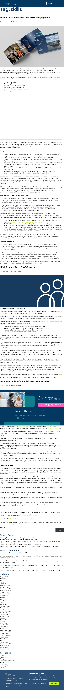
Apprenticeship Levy (26, 522)
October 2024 (4, 613)
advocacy (22, 261)
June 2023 (3, 640)
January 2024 (4, 628)
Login (50, 3)
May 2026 (3, 582)
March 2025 (4, 604)
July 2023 (3, 639)
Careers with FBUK (11, 680)
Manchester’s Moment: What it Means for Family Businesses (20, 545)
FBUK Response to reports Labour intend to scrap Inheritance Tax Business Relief (33, 570)
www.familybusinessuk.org (28, 515)
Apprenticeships (31, 261)
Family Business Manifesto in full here (23, 519)
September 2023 (5, 635)
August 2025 (4, 595)
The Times (22, 427)
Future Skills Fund (25, 377)
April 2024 (3, 623)
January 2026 (4, 587)
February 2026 (5, 585)
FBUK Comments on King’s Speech (17, 267)
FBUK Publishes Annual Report (29, 553)
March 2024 (4, 625)
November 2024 (5, 611)
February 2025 (5, 606)
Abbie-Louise (17, 271)
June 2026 (3, 580)
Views (2, 667)
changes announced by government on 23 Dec (26, 222)
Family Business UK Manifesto (51, 321)
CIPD (57, 431)
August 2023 (4, 637)
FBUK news (4, 664)
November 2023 (5, 632)
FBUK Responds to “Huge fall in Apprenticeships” (25, 381)
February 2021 (4, 649)
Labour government (7, 263)
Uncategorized (5, 666)
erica (1, 570)
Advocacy (10, 261)
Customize (33, 683)
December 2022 (5, 644)
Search (2, 527)
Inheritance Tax (54, 261)
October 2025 (4, 592)
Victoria (2, 565)
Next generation (19, 263)
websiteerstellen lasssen (8, 553)
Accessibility (21, 678)
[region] (44, 679)
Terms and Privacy (10, 678)
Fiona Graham (52, 428)
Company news (5, 659)
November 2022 (5, 645)
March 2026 (4, 584)
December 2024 (5, 609)
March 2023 (4, 642)
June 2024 (3, 620)
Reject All (43, 683)
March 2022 (4, 647)
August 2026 (4, 577)
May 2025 (3, 601)
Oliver (2, 556)
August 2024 (4, 616)
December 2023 (5, 630)
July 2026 (3, 578)
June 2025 (3, 599)
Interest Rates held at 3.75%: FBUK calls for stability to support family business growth (29, 546)
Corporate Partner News (8, 661)
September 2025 (5, 594)
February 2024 (5, 626)
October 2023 (4, 633)
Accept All (54, 683)
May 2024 (3, 621)
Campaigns (4, 657)
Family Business (43, 261)
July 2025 (3, 597)
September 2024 (5, 614)
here (59, 374)
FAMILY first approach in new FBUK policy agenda (25, 17)
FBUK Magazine (5, 662)
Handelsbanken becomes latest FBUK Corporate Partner (19, 539)
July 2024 (3, 618)
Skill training (36, 377)
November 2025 (5, 590)
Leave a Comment (35, 263)
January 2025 (4, 608)
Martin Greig (19, 21)
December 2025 (5, 589)
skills (27, 263)
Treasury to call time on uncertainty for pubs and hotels (19, 538)
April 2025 (3, 602)
